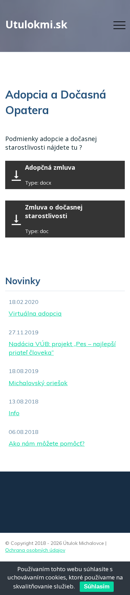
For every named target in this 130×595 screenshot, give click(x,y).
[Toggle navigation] (117, 25)
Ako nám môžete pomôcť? (47, 443)
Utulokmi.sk (36, 24)
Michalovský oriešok (38, 383)
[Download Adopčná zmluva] (16, 176)
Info (14, 413)
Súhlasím (97, 586)
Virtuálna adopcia (35, 313)
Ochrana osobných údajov (35, 550)
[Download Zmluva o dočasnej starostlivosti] (16, 221)
